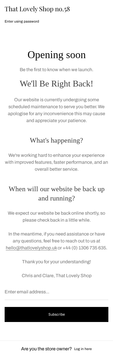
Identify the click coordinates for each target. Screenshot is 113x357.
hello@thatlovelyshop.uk (31, 247)
